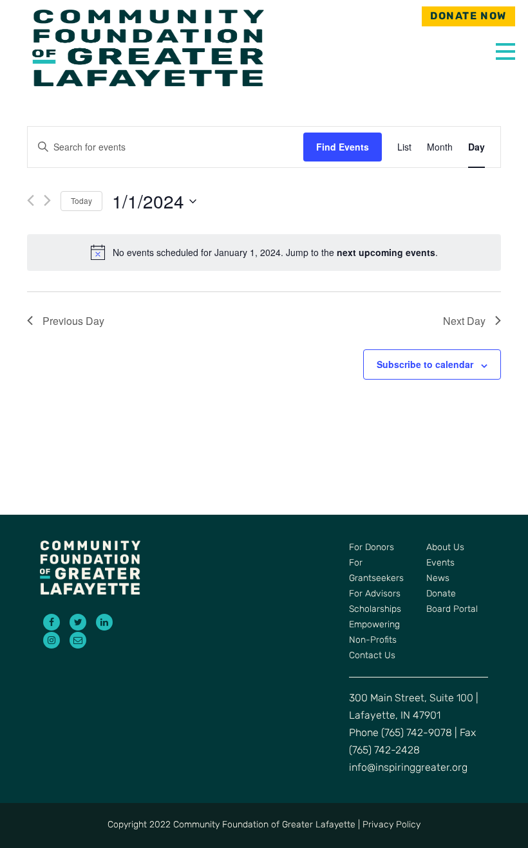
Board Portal (452, 609)
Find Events (342, 146)
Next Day (464, 320)
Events (440, 563)
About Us (445, 548)
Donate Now (468, 17)
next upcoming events (386, 252)
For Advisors (375, 594)
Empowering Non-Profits (374, 632)
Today (81, 200)
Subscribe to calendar (425, 364)
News (437, 579)
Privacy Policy (391, 825)
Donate (441, 594)
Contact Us (372, 656)
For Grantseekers (376, 571)
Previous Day (73, 320)
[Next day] (47, 200)
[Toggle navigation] (502, 48)
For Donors (371, 548)
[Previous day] (30, 200)
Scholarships (375, 609)
